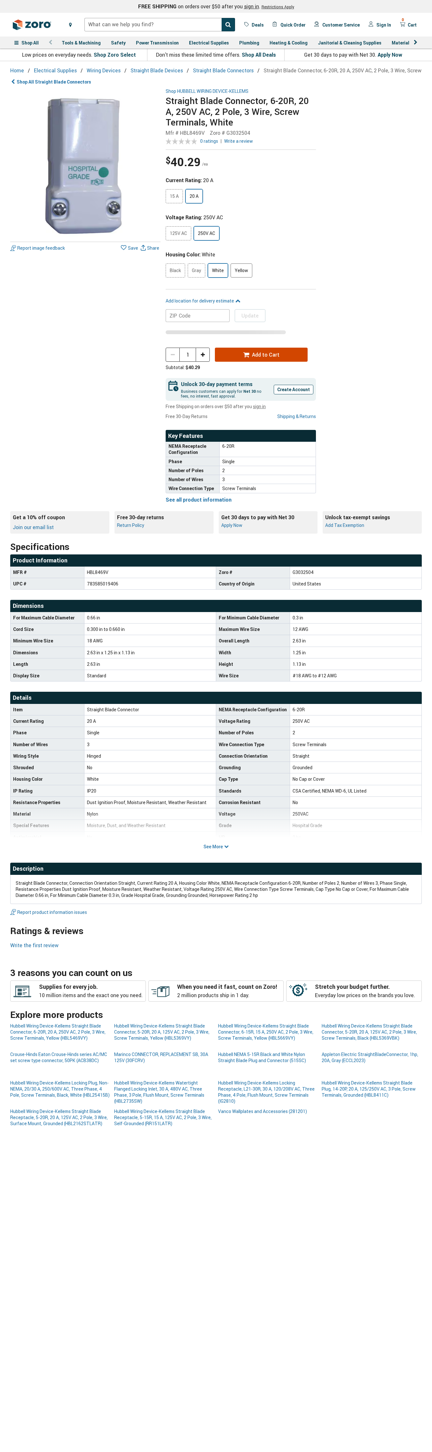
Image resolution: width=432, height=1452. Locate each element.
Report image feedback (41, 248)
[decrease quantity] (173, 355)
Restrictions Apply (278, 6)
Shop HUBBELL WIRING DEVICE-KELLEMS (207, 91)
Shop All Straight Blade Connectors (54, 82)
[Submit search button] (228, 24)
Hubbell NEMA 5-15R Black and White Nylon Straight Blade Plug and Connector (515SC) (262, 1057)
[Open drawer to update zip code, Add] (70, 25)
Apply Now (390, 54)
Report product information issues (52, 912)
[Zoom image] (85, 164)
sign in (251, 6)
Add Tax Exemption (344, 525)
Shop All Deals (259, 54)
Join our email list (33, 527)
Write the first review (34, 945)
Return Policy (130, 525)
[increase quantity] (203, 355)
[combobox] (159, 24)
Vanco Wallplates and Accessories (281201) (262, 1111)
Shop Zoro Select (115, 54)
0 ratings (209, 141)
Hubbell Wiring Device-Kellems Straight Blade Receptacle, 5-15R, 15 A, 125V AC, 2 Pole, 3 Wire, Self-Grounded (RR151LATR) (163, 1117)
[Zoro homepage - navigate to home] (32, 25)
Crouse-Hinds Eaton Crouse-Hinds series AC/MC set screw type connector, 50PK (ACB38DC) (58, 1057)
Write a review (238, 141)
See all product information (199, 499)
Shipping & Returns (296, 416)
